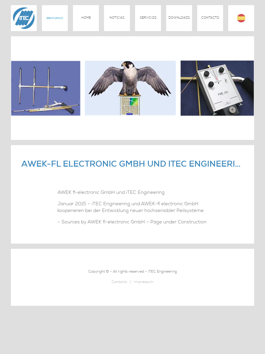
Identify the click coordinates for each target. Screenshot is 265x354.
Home (86, 18)
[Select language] (241, 18)
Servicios (148, 18)
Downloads (179, 18)
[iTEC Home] (24, 29)
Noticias (116, 18)
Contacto (210, 18)
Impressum (143, 282)
